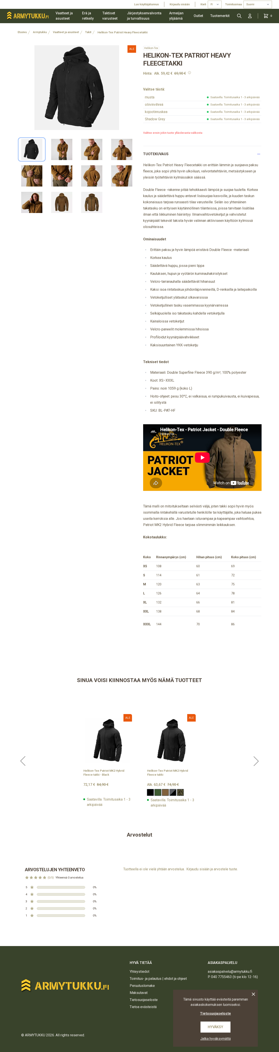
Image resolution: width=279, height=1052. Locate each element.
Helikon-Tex (151, 48)
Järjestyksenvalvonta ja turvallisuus (144, 16)
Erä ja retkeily (88, 16)
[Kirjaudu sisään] (249, 15)
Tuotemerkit (220, 16)
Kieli (203, 4)
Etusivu (22, 32)
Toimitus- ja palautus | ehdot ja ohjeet (158, 979)
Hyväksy (215, 1027)
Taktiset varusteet (110, 16)
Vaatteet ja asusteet (64, 16)
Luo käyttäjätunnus (146, 4)
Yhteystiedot (139, 971)
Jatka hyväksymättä (215, 1039)
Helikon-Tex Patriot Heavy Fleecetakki (122, 32)
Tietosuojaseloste (144, 1000)
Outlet (198, 16)
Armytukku (40, 32)
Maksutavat (139, 993)
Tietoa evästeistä (143, 1007)
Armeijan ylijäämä (176, 16)
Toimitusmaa (233, 4)
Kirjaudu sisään (180, 4)
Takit (88, 32)
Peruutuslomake (142, 986)
